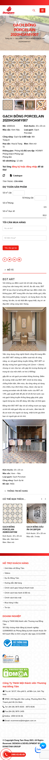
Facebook (5, 259)
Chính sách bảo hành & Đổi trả (17, 593)
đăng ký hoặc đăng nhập (24, 166)
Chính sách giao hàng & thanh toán (19, 588)
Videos (7, 573)
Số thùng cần (27, 198)
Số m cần (7, 192)
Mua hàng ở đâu (11, 603)
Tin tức (7, 608)
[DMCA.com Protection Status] (16, 673)
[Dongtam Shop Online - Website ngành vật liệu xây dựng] (8, 10)
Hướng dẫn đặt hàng (13, 583)
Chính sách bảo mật (13, 598)
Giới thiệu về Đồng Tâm (14, 568)
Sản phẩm (19, 38)
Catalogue (17, 175)
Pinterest (19, 259)
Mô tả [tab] (10, 270)
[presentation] (6, 77)
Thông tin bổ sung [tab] (17, 491)
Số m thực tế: (9, 211)
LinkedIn (14, 259)
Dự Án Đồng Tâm (12, 578)
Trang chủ (8, 38)
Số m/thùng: (8, 202)
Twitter (9, 259)
